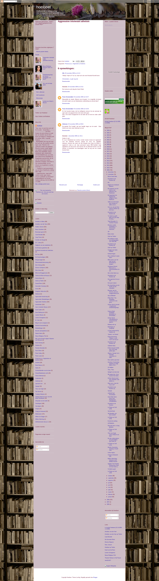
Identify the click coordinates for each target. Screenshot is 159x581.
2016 (108, 153)
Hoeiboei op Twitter (110, 547)
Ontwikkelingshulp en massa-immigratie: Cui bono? (48, 77)
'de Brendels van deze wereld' (112, 414)
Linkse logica (111, 452)
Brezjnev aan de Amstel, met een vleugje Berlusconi (113, 292)
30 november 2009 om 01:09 (81, 108)
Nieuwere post (63, 185)
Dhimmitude (39, 98)
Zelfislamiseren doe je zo (42, 422)
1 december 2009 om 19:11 (75, 136)
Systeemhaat (111, 411)
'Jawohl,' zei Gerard (113, 334)
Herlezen (37, 294)
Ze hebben (110, 367)
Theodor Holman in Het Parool (113, 558)
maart (110, 492)
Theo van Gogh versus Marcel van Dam (113, 434)
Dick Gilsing (38, 265)
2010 (108, 167)
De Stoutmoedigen (40, 257)
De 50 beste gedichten (41, 248)
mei (109, 487)
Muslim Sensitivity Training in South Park (113, 449)
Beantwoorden (66, 81)
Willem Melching (39, 419)
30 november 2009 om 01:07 (81, 97)
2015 (108, 156)
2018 (108, 149)
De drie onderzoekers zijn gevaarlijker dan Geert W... (113, 440)
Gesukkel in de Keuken (112, 404)
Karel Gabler (38, 309)
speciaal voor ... (39, 383)
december (111, 172)
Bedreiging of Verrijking (111, 327)
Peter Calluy (38, 353)
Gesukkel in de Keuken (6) (112, 179)
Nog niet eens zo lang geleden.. (113, 426)
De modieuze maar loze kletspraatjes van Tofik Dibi (113, 240)
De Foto (37, 254)
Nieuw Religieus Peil (40, 336)
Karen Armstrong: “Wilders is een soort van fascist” (113, 338)
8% (108, 182)
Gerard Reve (38, 283)
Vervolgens (38, 406)
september (111, 478)
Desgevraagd (38, 259)
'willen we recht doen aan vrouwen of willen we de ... (113, 203)
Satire (36, 368)
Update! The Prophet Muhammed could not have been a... (113, 465)
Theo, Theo (111, 369)
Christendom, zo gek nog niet (70, 79)
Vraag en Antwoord (40, 411)
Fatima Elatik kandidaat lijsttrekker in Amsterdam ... (112, 313)
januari (110, 496)
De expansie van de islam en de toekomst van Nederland (113, 191)
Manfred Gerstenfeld (40, 325)
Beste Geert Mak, (112, 176)
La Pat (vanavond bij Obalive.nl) (113, 331)
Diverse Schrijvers (40, 267)
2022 (108, 139)
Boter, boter (111, 234)
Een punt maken (112, 283)
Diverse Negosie (109, 542)
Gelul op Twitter (39, 280)
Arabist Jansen (39, 226)
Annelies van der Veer (41, 224)
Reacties (40, 449)
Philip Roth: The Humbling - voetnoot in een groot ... (112, 300)
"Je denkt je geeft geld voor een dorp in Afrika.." (113, 217)
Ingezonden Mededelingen (42, 299)
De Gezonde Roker (110, 539)
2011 (108, 165)
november (111, 174)
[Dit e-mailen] (77, 61)
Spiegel (37, 386)
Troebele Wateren (40, 394)
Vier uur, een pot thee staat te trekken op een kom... (113, 208)
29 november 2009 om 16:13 (72, 73)
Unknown (65, 124)
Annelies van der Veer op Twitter (113, 534)
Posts (39, 446)
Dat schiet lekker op (113, 273)
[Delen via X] (80, 61)
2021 (108, 142)
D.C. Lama (38, 242)
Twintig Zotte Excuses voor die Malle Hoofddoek (43, 397)
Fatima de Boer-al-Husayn (42, 275)
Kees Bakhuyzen (39, 312)
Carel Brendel (39, 234)
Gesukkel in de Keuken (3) (112, 342)
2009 (108, 170)
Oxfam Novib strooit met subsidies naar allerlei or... (113, 379)
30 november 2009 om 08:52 (75, 124)
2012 (108, 163)
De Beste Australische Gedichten (44, 250)
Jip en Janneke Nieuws (41, 307)
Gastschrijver (38, 278)
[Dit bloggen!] (78, 61)
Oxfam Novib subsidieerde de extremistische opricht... (113, 320)
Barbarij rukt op (112, 324)
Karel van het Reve (110, 550)
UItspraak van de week (41, 400)
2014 (108, 158)
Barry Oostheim (39, 229)
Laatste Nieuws (39, 315)
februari (110, 494)
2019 (108, 146)
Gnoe (36, 288)
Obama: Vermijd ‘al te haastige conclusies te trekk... (113, 355)
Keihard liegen (111, 253)
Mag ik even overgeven (41, 323)
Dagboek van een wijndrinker (43, 245)
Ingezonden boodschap (41, 296)
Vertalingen (38, 403)
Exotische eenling (112, 421)
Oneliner (37, 345)
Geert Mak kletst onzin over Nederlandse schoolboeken (112, 399)
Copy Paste (38, 237)
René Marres (38, 365)
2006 (108, 504)
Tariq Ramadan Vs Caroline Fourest (113, 222)
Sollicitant (38, 381)
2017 (108, 151)
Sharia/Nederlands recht (41, 373)
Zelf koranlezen (40, 95)
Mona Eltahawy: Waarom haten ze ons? (47, 67)
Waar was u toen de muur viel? (113, 384)
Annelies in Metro (40, 221)
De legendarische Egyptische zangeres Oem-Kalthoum (112, 197)
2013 (108, 160)
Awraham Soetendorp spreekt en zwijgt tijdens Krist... (113, 363)
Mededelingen (39, 328)
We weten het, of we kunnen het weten (113, 375)
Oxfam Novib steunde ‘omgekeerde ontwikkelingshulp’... (113, 307)
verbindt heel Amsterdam (111, 393)
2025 (108, 132)
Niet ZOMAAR (111, 295)
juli (109, 482)
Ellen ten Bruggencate (41, 273)
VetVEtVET (108, 560)
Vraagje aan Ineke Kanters (112, 250)
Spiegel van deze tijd (113, 372)
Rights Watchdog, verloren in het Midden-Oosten (112, 460)
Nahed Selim (38, 333)
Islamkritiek (38, 304)
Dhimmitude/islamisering (41, 262)
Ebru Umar (38, 270)
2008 (108, 499)
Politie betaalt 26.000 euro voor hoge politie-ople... (113, 349)
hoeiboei (43, 7)
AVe (63, 73)
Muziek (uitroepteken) (41, 330)
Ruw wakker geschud (113, 360)
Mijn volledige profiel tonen (42, 184)
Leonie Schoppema (40, 317)
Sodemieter (38, 378)
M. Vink (37, 320)
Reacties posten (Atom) (83, 190)
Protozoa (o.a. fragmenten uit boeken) (75, 63)
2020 (108, 144)
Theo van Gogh (39, 389)
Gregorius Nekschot (40, 291)
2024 (108, 135)
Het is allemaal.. (40, 92)
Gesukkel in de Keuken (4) (112, 276)
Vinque (37, 408)
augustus (110, 480)
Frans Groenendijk (67, 97)
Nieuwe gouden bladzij (42, 51)
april (109, 489)
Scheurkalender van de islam (43, 370)
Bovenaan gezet (39, 232)
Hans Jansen (108, 544)
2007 (108, 502)
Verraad (110, 391)
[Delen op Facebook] (82, 61)
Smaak (37, 54)
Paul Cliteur (38, 350)
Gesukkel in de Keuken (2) (112, 387)
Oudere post (96, 185)
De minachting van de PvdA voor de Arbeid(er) (113, 287)
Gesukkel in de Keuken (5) (112, 244)
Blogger (95, 577)
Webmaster (38, 414)
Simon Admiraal (39, 375)
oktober (110, 475)
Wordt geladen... (109, 25)
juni (109, 485)
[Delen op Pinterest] (84, 61)
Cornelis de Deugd (40, 240)
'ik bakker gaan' (112, 469)
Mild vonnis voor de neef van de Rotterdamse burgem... (113, 262)
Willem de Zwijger (40, 416)
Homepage (80, 185)
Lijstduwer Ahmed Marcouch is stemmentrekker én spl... (113, 268)
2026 (108, 130)
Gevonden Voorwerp (40, 286)
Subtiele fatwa (111, 345)
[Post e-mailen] (73, 61)
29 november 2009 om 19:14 (75, 86)
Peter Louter (38, 356)
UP (108, 231)
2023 (108, 137)
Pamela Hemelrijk (40, 348)
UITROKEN (111, 423)
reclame (37, 362)
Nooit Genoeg (39, 342)
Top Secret (38, 391)
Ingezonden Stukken (40, 302)
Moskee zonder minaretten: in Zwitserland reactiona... (112, 227)
